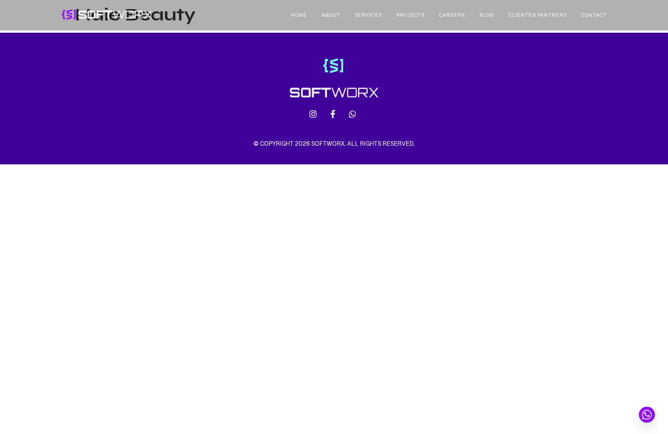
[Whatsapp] (647, 415)
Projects (410, 15)
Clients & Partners (537, 15)
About (331, 15)
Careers (452, 15)
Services (368, 15)
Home (299, 15)
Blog (486, 15)
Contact (594, 15)
